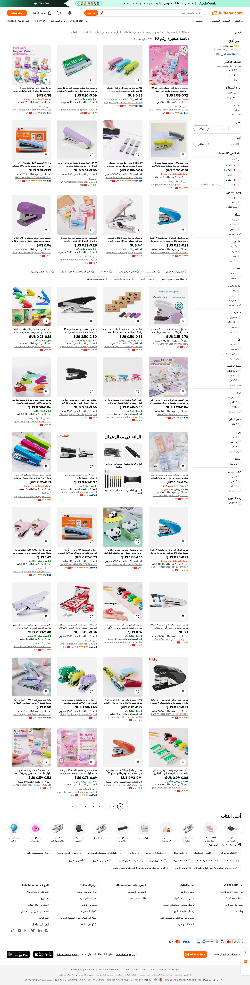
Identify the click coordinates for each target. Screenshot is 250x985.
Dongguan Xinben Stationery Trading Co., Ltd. (31, 346)
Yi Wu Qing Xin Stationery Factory (170, 343)
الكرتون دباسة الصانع (175, 272)
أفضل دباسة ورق (76, 860)
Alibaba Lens (230, 954)
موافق (201, 128)
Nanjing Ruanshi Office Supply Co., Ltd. (168, 184)
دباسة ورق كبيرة (156, 860)
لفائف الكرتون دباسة (127, 272)
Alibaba (185, 32)
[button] (102, 13)
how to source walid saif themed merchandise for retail (138, 868)
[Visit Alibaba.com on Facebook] (47, 930)
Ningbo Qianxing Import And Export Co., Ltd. (77, 414)
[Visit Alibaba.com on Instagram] (26, 930)
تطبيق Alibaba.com (67, 954)
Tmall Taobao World (108, 969)
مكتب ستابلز (151, 272)
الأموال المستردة (89, 911)
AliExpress (76, 969)
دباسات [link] (74, 32)
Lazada (125, 969)
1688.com (90, 969)
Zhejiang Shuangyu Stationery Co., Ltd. (31, 421)
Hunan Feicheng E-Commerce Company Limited (77, 346)
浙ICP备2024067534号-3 (211, 980)
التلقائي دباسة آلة (228, 853)
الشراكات (44, 917)
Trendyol (161, 969)
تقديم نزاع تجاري (89, 904)
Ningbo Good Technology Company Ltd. (123, 252)
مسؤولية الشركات (234, 904)
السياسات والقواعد (185, 924)
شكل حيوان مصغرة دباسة (173, 279)
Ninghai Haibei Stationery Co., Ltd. (79, 181)
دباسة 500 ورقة (180, 860)
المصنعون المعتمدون (136, 892)
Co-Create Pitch (234, 898)
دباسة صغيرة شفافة (95, 279)
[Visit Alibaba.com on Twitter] (33, 930)
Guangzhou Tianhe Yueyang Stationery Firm (123, 417)
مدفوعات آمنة (188, 892)
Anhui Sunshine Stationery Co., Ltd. (124, 177)
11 (79, 806)
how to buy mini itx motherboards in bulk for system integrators (205, 868)
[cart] (58, 13)
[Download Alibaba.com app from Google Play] (18, 954)
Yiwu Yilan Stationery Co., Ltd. (172, 414)
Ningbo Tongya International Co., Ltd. (123, 102)
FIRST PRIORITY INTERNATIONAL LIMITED (168, 252)
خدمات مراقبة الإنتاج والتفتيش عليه (177, 917)
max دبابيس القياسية (122, 279)
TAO (151, 969)
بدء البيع (45, 898)
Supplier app (123, 954)
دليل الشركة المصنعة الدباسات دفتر (75, 272)
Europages (174, 969)
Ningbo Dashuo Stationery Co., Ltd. (78, 492)
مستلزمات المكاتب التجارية (127, 32)
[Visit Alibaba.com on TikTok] (13, 930)
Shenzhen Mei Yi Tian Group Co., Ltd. (123, 346)
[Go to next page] (73, 806)
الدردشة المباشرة (88, 898)
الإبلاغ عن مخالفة (89, 924)
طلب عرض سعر (138, 898)
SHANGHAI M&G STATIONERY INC (33, 177)
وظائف (239, 911)
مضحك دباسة (146, 279)
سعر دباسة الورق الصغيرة (128, 860)
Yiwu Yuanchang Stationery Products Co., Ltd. (77, 259)
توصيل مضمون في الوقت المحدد (179, 904)
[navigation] (217, 420)
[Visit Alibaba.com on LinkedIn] (40, 930)
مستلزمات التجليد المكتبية (96, 32)
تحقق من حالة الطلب (38, 904)
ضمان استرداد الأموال (184, 898)
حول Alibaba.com (233, 884)
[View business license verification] (155, 980)
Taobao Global (139, 969)
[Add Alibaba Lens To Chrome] (195, 954)
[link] (245, 952)
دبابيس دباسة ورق (100, 860)
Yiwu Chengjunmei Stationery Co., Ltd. (168, 109)
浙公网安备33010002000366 (180, 980)
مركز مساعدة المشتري (85, 892)
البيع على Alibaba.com (38, 892)
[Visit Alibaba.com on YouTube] (19, 930)
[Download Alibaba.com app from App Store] (43, 954)
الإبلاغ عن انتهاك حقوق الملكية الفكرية (78, 917)
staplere (105, 272)
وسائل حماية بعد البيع (184, 911)
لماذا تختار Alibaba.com (231, 892)
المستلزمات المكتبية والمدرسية (161, 32)
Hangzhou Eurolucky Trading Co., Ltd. (31, 252)
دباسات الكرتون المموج (41, 272)
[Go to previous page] (127, 806)
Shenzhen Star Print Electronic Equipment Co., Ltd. (77, 109)
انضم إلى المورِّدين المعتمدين (34, 911)
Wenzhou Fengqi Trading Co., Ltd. (170, 495)
